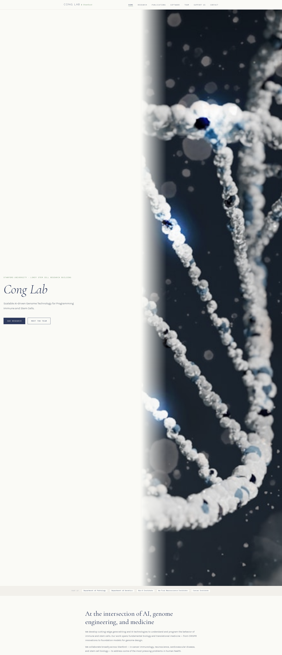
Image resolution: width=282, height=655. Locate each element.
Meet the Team (39, 321)
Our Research (14, 321)
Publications (159, 5)
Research (142, 5)
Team (186, 5)
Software (175, 5)
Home (130, 5)
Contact (214, 5)
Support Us (199, 5)
